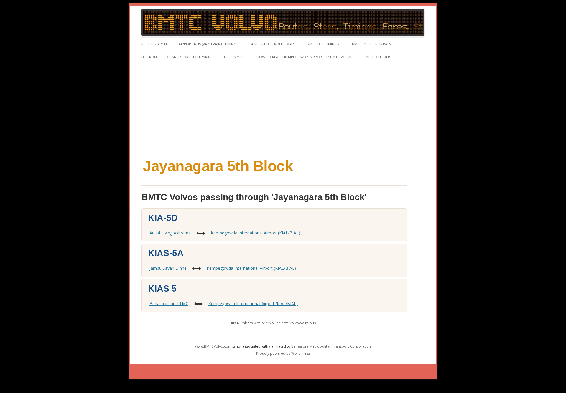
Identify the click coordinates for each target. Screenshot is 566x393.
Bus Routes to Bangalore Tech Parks (176, 57)
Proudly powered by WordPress (283, 353)
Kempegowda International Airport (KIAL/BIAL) (255, 233)
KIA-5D (163, 218)
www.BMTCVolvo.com (213, 346)
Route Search (154, 44)
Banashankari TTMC (168, 303)
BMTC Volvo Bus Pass (371, 44)
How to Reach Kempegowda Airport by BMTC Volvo (304, 57)
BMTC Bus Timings (323, 44)
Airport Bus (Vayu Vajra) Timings (208, 44)
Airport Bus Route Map (272, 44)
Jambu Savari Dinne (168, 268)
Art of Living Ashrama (170, 233)
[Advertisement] (283, 108)
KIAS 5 (162, 288)
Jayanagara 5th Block (218, 166)
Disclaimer (233, 57)
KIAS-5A (166, 253)
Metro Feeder (378, 57)
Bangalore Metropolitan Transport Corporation (331, 346)
